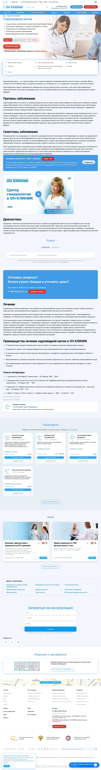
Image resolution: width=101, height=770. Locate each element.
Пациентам (14, 2)
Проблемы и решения (33, 696)
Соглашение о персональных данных (61, 701)
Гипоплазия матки (72, 585)
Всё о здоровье (32, 714)
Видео (4, 698)
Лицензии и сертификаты (58, 696)
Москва (5, 2)
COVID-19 (5, 717)
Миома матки (11, 592)
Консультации (45, 247)
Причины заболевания (15, 62)
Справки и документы (82, 696)
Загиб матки (40, 592)
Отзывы (40, 2)
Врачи (54, 13)
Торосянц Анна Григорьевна (21, 470)
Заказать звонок (76, 7)
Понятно (7, 766)
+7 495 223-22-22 (61, 6)
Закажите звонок (37, 292)
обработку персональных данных (64, 632)
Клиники (20, 13)
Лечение (10, 66)
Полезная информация (34, 698)
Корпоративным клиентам (29, 2)
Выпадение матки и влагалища (47, 585)
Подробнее (88, 162)
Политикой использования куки (16, 759)
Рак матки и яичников (73, 589)
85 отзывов (22, 472)
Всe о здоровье (53, 2)
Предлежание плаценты (15, 589)
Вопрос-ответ (31, 701)
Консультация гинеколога (17, 255)
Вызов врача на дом (82, 693)
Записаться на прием (17, 457)
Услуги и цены (37, 13)
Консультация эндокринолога (47, 255)
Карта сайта (21, 749)
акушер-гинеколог (41, 51)
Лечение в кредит (81, 704)
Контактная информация (58, 693)
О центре (7, 13)
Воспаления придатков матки (76, 592)
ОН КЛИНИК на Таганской (10, 451)
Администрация (7, 693)
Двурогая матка (42, 589)
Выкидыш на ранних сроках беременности (17, 586)
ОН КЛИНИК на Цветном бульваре (12, 484)
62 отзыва (54, 439)
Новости (5, 701)
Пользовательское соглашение (60, 698)
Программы (82, 13)
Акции (66, 13)
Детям (95, 13)
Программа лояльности (83, 701)
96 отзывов (22, 439)
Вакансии (5, 696)
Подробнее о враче (18, 461)
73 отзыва (86, 439)
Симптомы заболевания (45, 62)
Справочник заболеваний (34, 693)
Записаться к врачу (12, 46)
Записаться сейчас (90, 7)
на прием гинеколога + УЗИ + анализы (25, 40)
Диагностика (72, 62)
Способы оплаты (81, 698)
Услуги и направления (9, 711)
